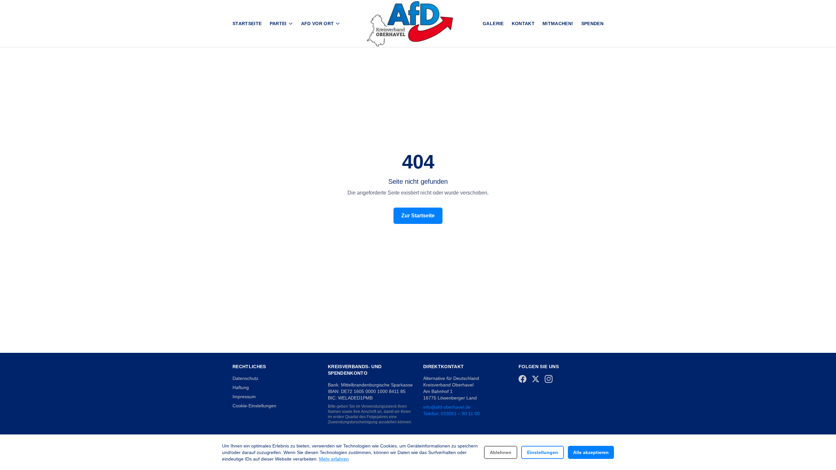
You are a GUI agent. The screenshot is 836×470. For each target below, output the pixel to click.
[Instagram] (549, 379)
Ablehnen (500, 452)
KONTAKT (523, 23)
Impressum (244, 396)
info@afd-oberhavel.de (447, 407)
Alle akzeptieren (591, 452)
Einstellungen (542, 452)
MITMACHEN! (557, 23)
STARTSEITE (247, 23)
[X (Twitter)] (535, 379)
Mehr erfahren (334, 459)
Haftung (241, 387)
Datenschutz (245, 378)
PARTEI (278, 23)
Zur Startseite (418, 215)
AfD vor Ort (317, 23)
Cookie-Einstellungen (254, 405)
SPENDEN (592, 23)
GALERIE (493, 23)
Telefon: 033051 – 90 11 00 (451, 413)
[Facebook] (522, 379)
